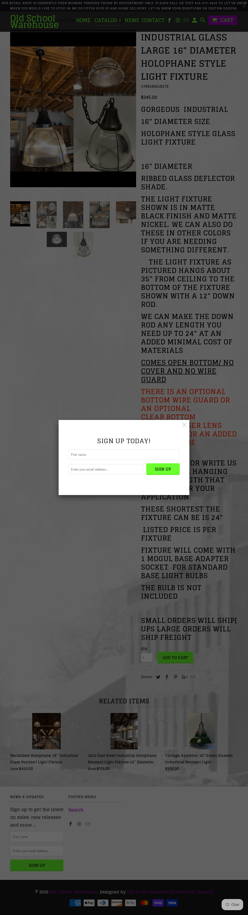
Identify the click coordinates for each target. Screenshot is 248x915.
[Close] (184, 425)
